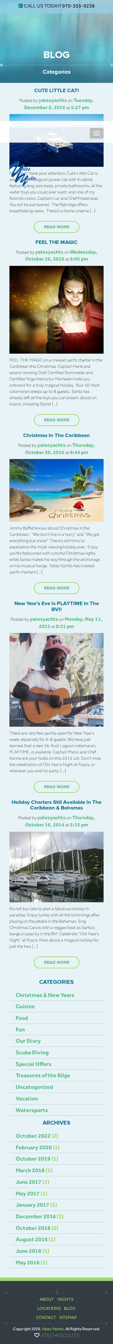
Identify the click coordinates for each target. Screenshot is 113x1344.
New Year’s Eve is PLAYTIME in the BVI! (56, 606)
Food (22, 1018)
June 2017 (28, 1181)
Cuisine (25, 1006)
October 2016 (33, 1228)
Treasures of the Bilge (43, 1075)
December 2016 (36, 1216)
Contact (46, 1317)
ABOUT (47, 1299)
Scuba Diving (32, 1052)
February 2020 (34, 1147)
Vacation (27, 1098)
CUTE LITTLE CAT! (56, 90)
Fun (20, 1029)
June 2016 (28, 1250)
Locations (49, 1308)
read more (56, 227)
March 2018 (30, 1170)
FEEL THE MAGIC (56, 242)
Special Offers (33, 1064)
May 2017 (28, 1193)
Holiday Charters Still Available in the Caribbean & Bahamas (56, 805)
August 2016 (32, 1239)
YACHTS (65, 1299)
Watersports (32, 1110)
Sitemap (68, 1317)
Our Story (28, 1040)
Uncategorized (34, 1086)
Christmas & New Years (45, 995)
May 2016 (28, 1262)
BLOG (69, 1308)
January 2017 (32, 1204)
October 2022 (33, 1135)
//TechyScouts (60, 1335)
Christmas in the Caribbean (56, 435)
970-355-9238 (78, 6)
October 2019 (33, 1158)
